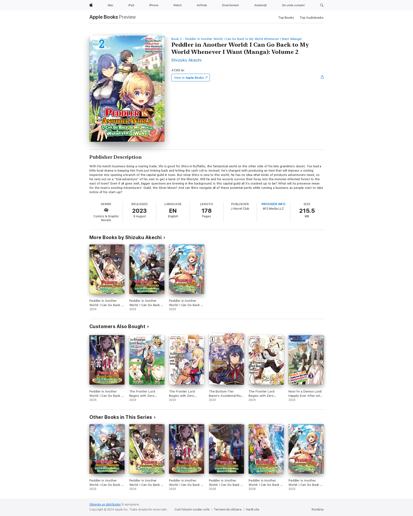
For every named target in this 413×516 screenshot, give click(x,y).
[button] (322, 5)
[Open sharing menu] (322, 78)
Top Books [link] (286, 17)
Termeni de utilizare (228, 509)
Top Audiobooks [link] (312, 17)
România (318, 509)
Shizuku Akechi (186, 59)
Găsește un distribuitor (105, 504)
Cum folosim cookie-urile (191, 509)
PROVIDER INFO (273, 204)
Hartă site (252, 509)
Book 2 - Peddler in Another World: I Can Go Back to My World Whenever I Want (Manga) (236, 39)
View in (189, 77)
